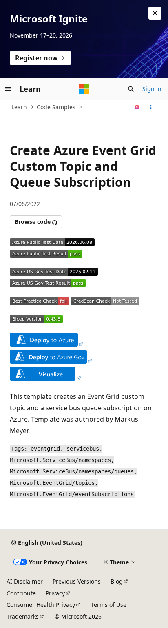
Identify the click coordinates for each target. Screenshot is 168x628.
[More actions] (151, 107)
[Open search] (131, 89)
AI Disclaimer (25, 581)
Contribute (21, 593)
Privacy (55, 593)
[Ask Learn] (137, 107)
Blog (117, 581)
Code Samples (56, 107)
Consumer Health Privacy (41, 604)
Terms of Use (108, 604)
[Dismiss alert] (154, 13)
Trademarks (23, 616)
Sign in (151, 89)
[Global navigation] (8, 89)
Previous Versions (77, 581)
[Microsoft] (84, 89)
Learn (19, 107)
